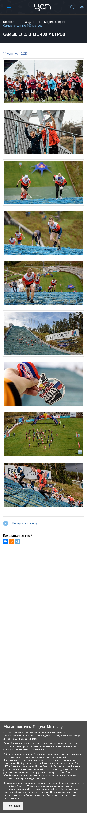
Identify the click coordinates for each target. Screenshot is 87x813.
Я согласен (13, 805)
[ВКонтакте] (5, 541)
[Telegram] (17, 541)
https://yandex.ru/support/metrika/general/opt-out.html (31, 789)
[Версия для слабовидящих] (82, 7)
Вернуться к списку (24, 523)
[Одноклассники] (11, 541)
